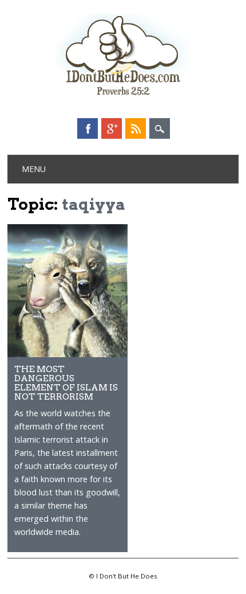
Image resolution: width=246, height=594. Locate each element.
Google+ (111, 128)
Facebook (87, 128)
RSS (135, 128)
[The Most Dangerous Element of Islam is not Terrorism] (67, 354)
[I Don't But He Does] (123, 96)
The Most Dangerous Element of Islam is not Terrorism (66, 383)
